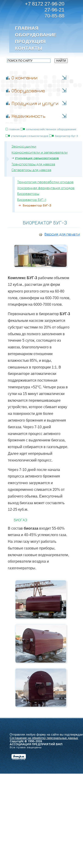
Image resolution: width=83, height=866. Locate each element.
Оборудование (35, 34)
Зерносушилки (24, 146)
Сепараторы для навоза (31, 170)
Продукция (30, 41)
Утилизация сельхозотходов (29, 136)
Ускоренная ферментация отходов (45, 188)
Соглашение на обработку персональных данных (44, 738)
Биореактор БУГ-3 (66, 136)
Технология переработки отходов (45, 182)
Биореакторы (28, 194)
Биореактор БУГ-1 (31, 200)
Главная (27, 28)
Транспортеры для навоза (33, 164)
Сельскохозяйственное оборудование (51, 129)
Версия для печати (62, 234)
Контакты (28, 48)
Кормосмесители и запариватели (40, 152)
